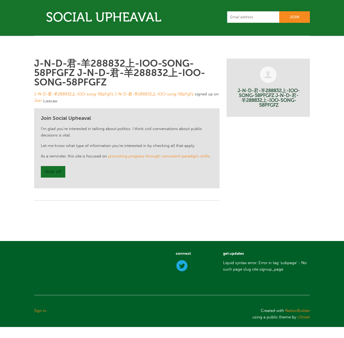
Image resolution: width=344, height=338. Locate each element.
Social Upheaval (103, 17)
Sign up (53, 172)
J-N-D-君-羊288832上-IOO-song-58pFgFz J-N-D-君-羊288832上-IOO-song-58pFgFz (114, 94)
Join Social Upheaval (66, 118)
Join (38, 100)
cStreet (303, 317)
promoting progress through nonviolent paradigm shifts (159, 156)
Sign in (40, 310)
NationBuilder (297, 310)
